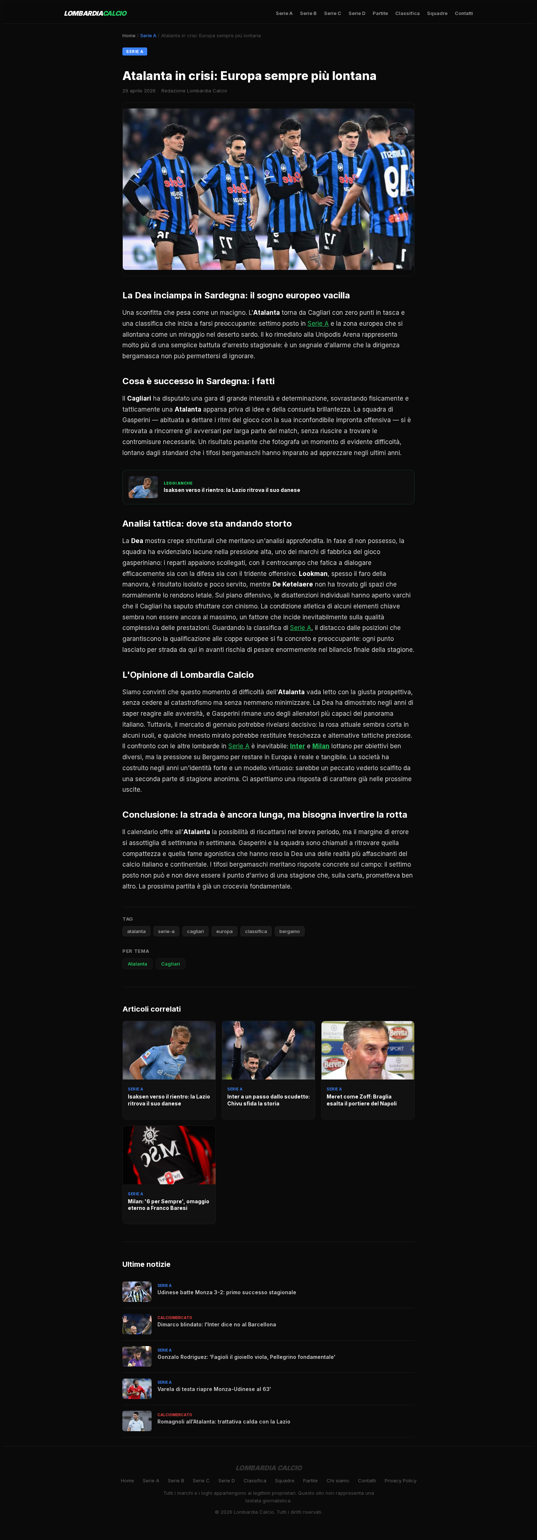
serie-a (166, 931)
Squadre (437, 13)
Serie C (332, 13)
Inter (297, 746)
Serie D (357, 13)
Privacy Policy (400, 1480)
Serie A (284, 13)
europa (224, 931)
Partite (380, 13)
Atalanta (137, 964)
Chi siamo (338, 1480)
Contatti (464, 13)
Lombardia (95, 13)
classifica (256, 931)
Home (129, 35)
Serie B (308, 13)
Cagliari (170, 964)
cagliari (195, 931)
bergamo (289, 931)
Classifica (407, 13)
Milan (321, 746)
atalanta (136, 931)
